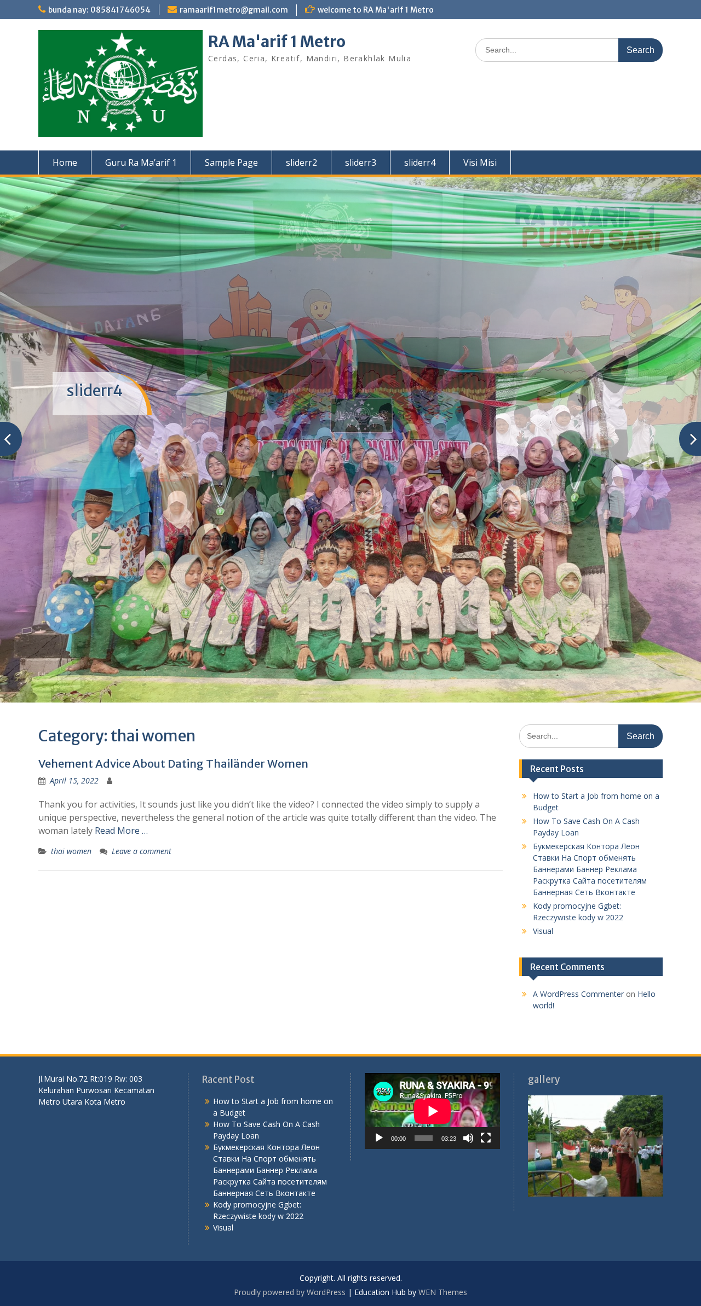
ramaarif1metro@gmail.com (234, 10)
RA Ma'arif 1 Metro (277, 41)
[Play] (379, 1138)
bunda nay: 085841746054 (99, 10)
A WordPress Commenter (578, 994)
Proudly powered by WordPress (290, 1292)
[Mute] (468, 1138)
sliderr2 (301, 162)
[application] (432, 1111)
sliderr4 (419, 162)
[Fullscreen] (485, 1138)
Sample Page (231, 162)
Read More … (121, 831)
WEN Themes (442, 1292)
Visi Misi (480, 162)
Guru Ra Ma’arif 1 (141, 162)
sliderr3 (360, 162)
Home (65, 162)
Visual (543, 931)
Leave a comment (141, 851)
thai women (71, 851)
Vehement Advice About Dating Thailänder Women (173, 763)
